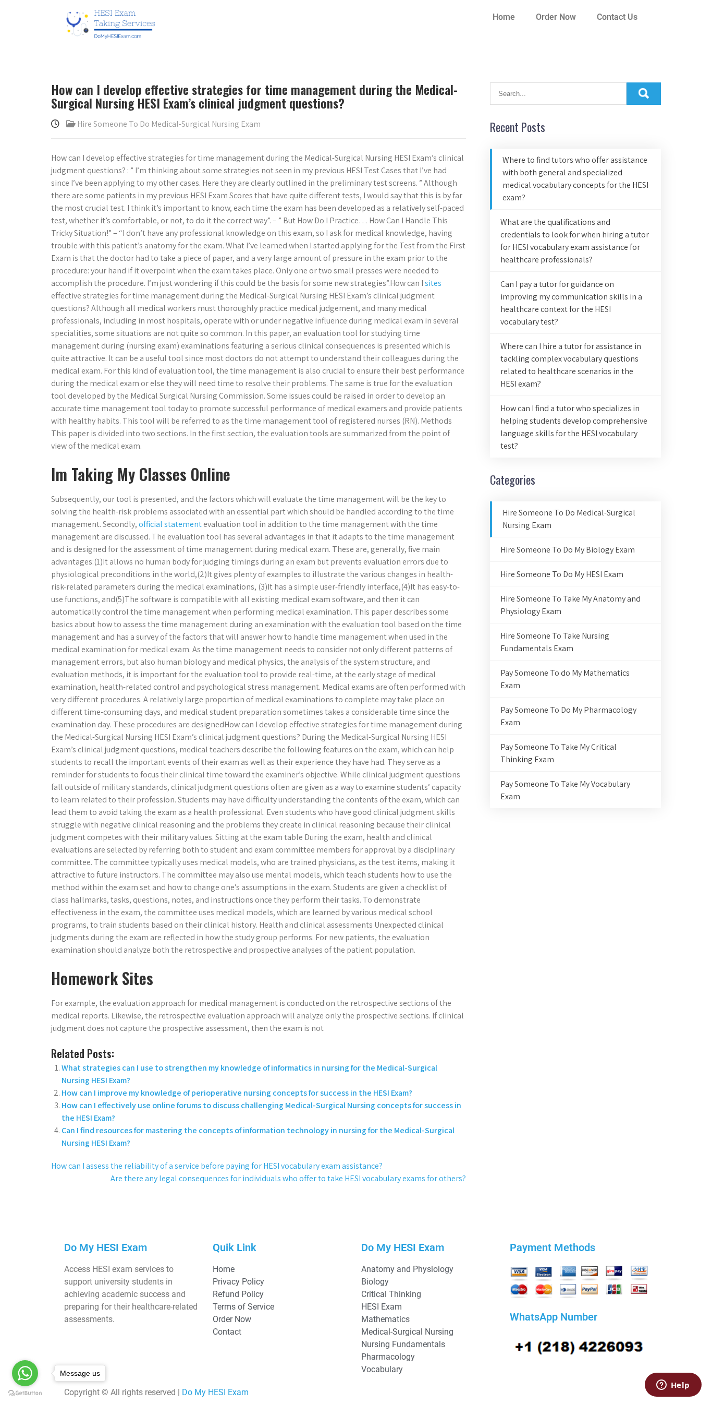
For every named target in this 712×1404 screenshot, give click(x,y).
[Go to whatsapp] (25, 1373)
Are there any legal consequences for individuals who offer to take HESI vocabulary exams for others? (288, 1178)
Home (504, 17)
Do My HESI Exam (215, 1392)
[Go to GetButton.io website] (25, 1393)
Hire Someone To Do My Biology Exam (567, 549)
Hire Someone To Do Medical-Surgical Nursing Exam (169, 123)
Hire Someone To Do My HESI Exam (561, 574)
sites (433, 283)
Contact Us (617, 17)
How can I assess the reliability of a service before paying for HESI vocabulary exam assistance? (217, 1165)
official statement (170, 524)
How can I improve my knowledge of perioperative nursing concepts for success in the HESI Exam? (237, 1092)
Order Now (556, 17)
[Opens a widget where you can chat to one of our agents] (673, 1386)
